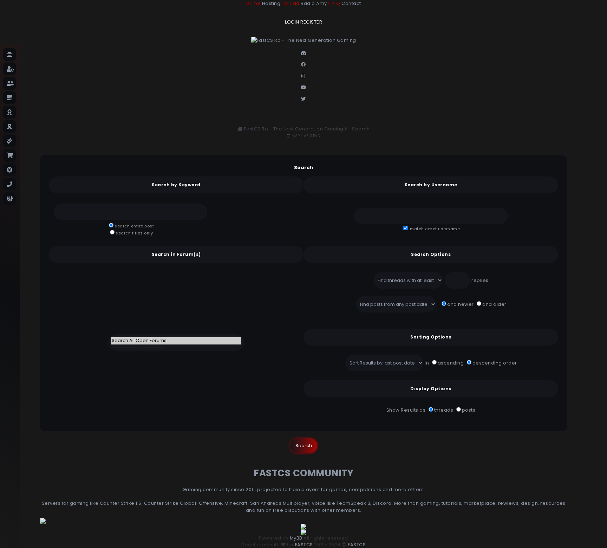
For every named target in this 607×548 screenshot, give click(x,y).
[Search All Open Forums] (176, 340)
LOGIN (292, 22)
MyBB (296, 538)
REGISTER (311, 22)
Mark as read (305, 135)
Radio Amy (314, 3)
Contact (351, 3)
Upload (291, 3)
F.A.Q (334, 3)
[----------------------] (176, 348)
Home (253, 3)
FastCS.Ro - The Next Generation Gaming (294, 128)
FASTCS (304, 544)
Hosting (271, 3)
